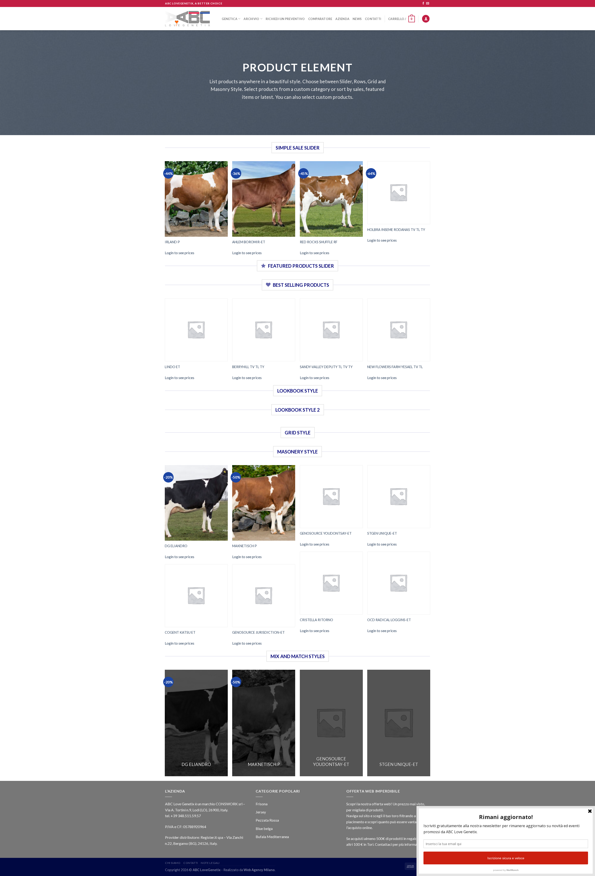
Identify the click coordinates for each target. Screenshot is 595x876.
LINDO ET (172, 367)
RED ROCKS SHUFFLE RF (318, 242)
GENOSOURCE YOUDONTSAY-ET (326, 533)
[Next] (429, 210)
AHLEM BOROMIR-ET (248, 242)
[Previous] (165, 210)
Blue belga (264, 828)
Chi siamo (173, 863)
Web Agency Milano (259, 870)
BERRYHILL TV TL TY (248, 367)
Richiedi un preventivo (285, 19)
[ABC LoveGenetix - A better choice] (187, 18)
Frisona (262, 804)
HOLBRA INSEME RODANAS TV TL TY (396, 230)
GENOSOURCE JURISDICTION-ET (258, 632)
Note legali (210, 863)
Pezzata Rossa (267, 820)
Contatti (373, 19)
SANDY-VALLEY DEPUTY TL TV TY (326, 367)
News (357, 19)
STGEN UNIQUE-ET (382, 533)
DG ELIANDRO (176, 546)
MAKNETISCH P (244, 546)
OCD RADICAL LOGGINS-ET (389, 620)
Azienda (342, 19)
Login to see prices (179, 252)
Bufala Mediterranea (272, 836)
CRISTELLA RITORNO (316, 620)
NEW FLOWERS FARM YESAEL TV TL (395, 367)
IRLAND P (172, 242)
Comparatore (320, 19)
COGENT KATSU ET (180, 632)
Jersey (261, 812)
